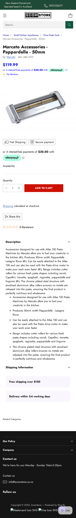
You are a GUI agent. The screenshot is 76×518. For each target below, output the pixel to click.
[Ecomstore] (38, 15)
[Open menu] (4, 15)
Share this (14, 217)
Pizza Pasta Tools (51, 35)
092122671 (56, 6)
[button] (38, 196)
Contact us (9, 476)
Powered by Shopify (55, 505)
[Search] (69, 24)
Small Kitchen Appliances (26, 35)
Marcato (11, 57)
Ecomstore (36, 505)
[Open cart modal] (70, 15)
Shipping (8, 206)
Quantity (7, 180)
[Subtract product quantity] (6, 188)
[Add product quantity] (19, 188)
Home (6, 35)
